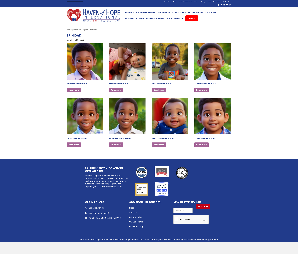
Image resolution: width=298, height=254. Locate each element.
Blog (174, 2)
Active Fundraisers (185, 2)
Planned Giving (200, 2)
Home (69, 30)
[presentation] (191, 219)
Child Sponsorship (145, 12)
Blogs (131, 208)
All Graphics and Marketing (196, 239)
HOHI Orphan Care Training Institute (164, 18)
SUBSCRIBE (203, 206)
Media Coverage (214, 2)
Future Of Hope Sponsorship (202, 12)
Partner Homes (165, 12)
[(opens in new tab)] (182, 173)
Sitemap (214, 239)
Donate (191, 18)
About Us (167, 2)
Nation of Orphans (134, 18)
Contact (133, 212)
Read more (73, 90)
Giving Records (136, 222)
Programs (180, 12)
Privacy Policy (135, 217)
